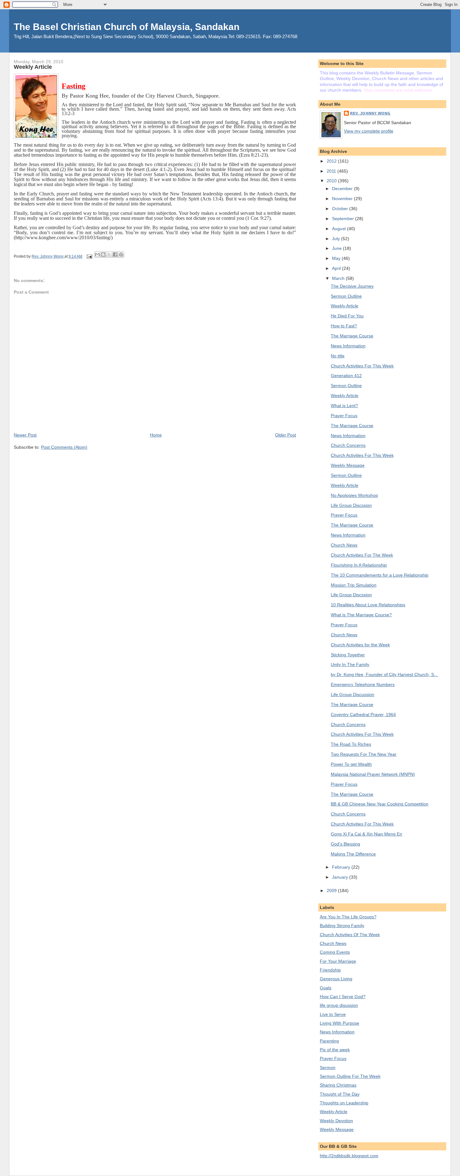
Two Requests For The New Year (363, 754)
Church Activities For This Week (362, 365)
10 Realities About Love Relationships (368, 604)
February (341, 867)
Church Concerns (348, 445)
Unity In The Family (350, 664)
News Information (348, 345)
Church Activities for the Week (360, 644)
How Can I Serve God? (342, 996)
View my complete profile (368, 131)
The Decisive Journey (352, 286)
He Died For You (347, 315)
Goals (325, 987)
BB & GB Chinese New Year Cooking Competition (379, 803)
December (343, 188)
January (340, 877)
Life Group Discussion (352, 694)
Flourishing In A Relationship (359, 565)
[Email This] (97, 254)
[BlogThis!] (103, 254)
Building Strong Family (342, 925)
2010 (332, 180)
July (336, 238)
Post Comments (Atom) (64, 447)
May (337, 258)
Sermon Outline (346, 296)
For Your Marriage (338, 961)
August (339, 228)
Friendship (330, 969)
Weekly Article (344, 305)
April (337, 268)
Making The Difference (353, 853)
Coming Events (335, 952)
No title (338, 355)
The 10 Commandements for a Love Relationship (379, 575)
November (343, 198)
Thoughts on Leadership (344, 1102)
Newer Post (25, 434)
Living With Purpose (339, 1023)
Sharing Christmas (338, 1085)
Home (156, 434)
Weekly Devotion (336, 1120)
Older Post (285, 434)
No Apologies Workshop (354, 495)
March (339, 278)
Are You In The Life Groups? (348, 916)
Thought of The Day (340, 1094)
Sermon (327, 1067)
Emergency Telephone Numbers (363, 684)
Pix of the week (335, 1049)
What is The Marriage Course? (361, 614)
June (337, 248)
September (343, 218)
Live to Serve (333, 1014)
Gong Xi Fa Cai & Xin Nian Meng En (366, 833)
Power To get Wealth (351, 764)
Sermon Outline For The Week (350, 1076)
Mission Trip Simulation (353, 585)
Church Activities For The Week (362, 555)
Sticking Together (348, 654)
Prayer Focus (344, 415)
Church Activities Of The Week (350, 934)
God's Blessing (345, 843)
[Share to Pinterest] (121, 254)
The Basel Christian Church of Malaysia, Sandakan (126, 27)
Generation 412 (346, 375)
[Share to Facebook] (115, 254)
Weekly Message (348, 465)
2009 (332, 890)
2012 (332, 161)
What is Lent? (344, 405)
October (340, 208)
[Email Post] (88, 256)
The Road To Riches (351, 744)
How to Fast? (344, 325)
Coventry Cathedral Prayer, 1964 (363, 714)
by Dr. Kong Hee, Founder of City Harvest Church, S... (384, 674)
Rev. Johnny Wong (370, 113)
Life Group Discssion (351, 505)
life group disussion (339, 1005)
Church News (344, 545)
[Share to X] (109, 254)
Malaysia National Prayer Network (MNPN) (373, 774)
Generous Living (336, 978)
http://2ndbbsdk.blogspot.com (349, 1155)
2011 (332, 171)
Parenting (329, 1040)
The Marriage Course (352, 335)
